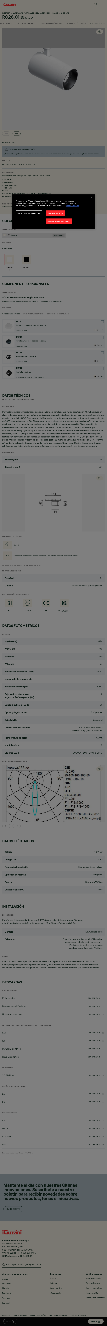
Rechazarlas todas (56, 213)
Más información (72, 206)
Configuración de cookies (28, 213)
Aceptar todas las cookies (59, 221)
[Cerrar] (91, 198)
